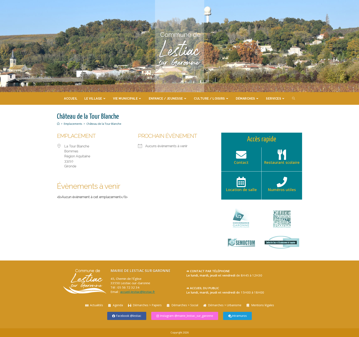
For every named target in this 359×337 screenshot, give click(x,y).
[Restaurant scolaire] (282, 154)
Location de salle (241, 189)
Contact (241, 162)
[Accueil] (58, 124)
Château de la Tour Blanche (103, 124)
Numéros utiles (282, 189)
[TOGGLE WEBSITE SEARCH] (294, 98)
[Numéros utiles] (282, 182)
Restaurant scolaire (282, 162)
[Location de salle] (241, 182)
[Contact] (241, 154)
